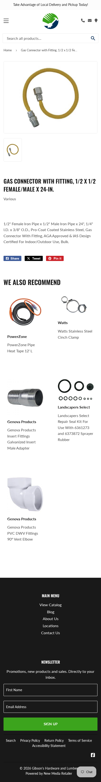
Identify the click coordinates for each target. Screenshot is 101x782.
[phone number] (83, 20)
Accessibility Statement (49, 746)
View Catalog (50, 604)
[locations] (96, 20)
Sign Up (51, 724)
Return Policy (54, 740)
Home (8, 50)
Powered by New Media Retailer (49, 773)
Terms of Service (80, 740)
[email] (90, 20)
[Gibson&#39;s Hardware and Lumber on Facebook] (93, 755)
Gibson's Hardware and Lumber (55, 768)
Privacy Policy (30, 740)
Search (11, 740)
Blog (50, 612)
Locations (50, 625)
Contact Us (50, 632)
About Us (50, 618)
